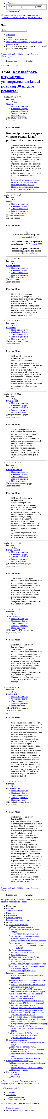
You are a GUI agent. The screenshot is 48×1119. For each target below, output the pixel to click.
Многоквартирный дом (16, 1040)
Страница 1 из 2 (8, 54)
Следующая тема (27, 1081)
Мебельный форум (19, 968)
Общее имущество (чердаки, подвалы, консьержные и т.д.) (28, 1050)
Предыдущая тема (10, 1081)
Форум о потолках (19, 954)
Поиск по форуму (14, 918)
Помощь (10, 3)
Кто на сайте (11, 915)
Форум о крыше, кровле (21, 950)
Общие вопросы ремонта (22, 927)
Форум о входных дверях (27, 934)
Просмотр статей (18, 115)
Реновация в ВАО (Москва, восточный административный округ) (28, 985)
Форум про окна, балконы (22, 952)
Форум (9, 37)
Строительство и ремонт (17, 39)
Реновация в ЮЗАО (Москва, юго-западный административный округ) (27, 999)
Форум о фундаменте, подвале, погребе (28, 941)
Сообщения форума (19, 108)
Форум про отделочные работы (25, 957)
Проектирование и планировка (19, 1061)
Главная (10, 1092)
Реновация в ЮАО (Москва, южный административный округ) (27, 995)
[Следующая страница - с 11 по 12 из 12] (24, 54)
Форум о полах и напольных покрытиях (28, 943)
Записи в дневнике (19, 113)
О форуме (15, 1077)
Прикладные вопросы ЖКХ (23, 1047)
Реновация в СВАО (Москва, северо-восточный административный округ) (28, 1018)
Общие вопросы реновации (23, 982)
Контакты (11, 1095)
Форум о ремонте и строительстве (21, 1110)
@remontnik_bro (29, 237)
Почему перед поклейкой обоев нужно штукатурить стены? (25, 188)
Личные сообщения (14, 911)
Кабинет (10, 908)
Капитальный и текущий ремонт (25, 1058)
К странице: (11, 61)
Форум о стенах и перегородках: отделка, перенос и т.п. (25, 937)
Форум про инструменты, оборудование (28, 966)
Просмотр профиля (19, 106)
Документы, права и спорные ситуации (28, 980)
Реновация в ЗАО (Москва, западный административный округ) (27, 1004)
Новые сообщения (15, 1097)
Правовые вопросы (19, 1070)
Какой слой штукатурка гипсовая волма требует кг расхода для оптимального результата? (25, 182)
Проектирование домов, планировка (27, 1067)
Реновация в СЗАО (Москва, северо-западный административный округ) (27, 1009)
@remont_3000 (35, 244)
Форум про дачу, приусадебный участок (28, 964)
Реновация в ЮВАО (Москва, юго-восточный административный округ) (28, 990)
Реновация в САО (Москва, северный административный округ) (27, 1013)
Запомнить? (14, 11)
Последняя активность (16, 1099)
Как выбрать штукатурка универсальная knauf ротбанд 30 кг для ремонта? (20, 81)
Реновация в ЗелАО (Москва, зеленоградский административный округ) (27, 1028)
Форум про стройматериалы (23, 971)
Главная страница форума (17, 920)
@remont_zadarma (29, 253)
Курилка (15, 1074)
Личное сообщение (19, 111)
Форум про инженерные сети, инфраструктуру (24, 960)
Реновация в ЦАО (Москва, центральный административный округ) (29, 1022)
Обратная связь (12, 1108)
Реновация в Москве (15, 973)
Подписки (10, 913)
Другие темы (12, 1072)
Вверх (24, 902)
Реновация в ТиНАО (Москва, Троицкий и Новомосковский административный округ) (24, 1035)
